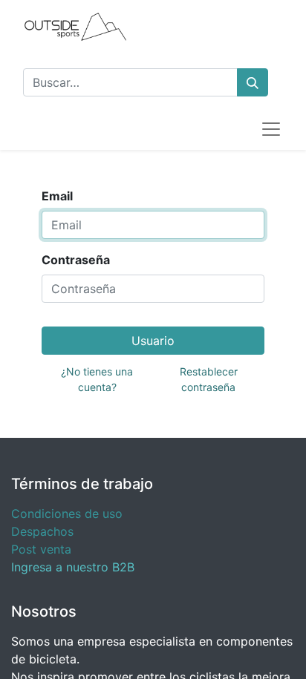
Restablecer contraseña (209, 379)
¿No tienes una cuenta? (97, 379)
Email (57, 195)
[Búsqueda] (252, 82)
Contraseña (76, 259)
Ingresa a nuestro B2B (72, 567)
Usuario (153, 340)
